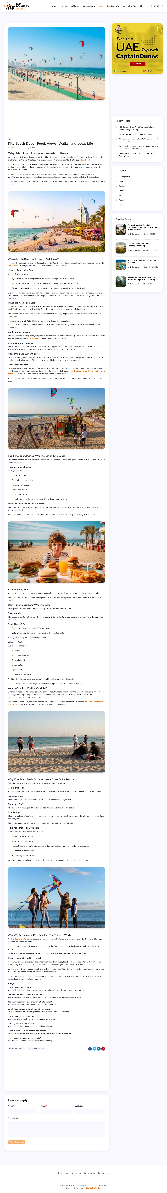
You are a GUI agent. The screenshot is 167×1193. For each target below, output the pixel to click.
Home (53, 6)
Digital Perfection (93, 1188)
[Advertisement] (56, 121)
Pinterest (91, 1173)
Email (44, 1106)
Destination (89, 6)
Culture (75, 6)
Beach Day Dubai (15, 1049)
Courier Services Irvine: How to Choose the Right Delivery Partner (137, 154)
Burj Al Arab (13, 266)
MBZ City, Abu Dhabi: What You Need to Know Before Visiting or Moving (137, 128)
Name (11, 1106)
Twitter (77, 1173)
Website (79, 1106)
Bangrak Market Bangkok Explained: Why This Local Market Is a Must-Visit (143, 227)
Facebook (64, 1173)
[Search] (141, 6)
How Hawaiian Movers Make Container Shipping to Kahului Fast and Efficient (138, 147)
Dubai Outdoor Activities (35, 1049)
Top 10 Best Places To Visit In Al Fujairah (142, 261)
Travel (63, 6)
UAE (101, 6)
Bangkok (122, 200)
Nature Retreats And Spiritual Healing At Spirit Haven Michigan (143, 278)
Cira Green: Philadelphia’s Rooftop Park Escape (139, 244)
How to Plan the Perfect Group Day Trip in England (138, 134)
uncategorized (124, 177)
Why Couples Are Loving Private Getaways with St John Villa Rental (138, 140)
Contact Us (113, 6)
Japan (121, 204)
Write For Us (129, 6)
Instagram (105, 1173)
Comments (13, 1118)
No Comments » (15, 148)
